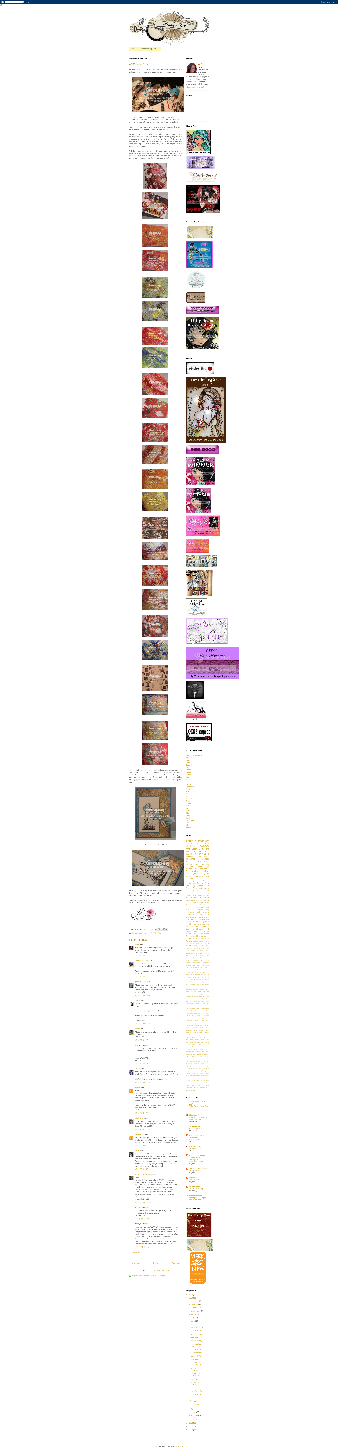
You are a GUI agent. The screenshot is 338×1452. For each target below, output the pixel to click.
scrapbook (204, 859)
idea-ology (196, 977)
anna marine (194, 1035)
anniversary (205, 936)
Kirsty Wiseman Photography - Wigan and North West (197, 1198)
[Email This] (156, 929)
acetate (195, 922)
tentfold (191, 1083)
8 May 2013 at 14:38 (142, 1082)
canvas (194, 938)
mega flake (197, 1061)
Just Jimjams (194, 1146)
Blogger (180, 1447)
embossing (205, 881)
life (208, 977)
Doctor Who (194, 950)
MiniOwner (139, 1118)
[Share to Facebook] (164, 929)
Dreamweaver (197, 1001)
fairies (197, 1051)
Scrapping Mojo (195, 1126)
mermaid (192, 943)
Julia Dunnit (140, 1134)
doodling (189, 924)
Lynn (188, 796)
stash (207, 914)
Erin (187, 777)
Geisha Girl (194, 1337)
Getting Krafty (195, 1356)
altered (192, 967)
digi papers (194, 1049)
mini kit (200, 982)
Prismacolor (203, 861)
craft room (189, 970)
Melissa (189, 804)
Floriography (190, 1003)
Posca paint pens (193, 1015)
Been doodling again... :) (195, 1345)
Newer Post (135, 1263)
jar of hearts (204, 1056)
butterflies (196, 883)
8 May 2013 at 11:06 (142, 995)
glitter (187, 974)
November (195, 1304)
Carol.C (189, 763)
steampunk (201, 895)
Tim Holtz (190, 871)
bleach (197, 1039)
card (202, 883)
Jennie (188, 784)
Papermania (205, 1013)
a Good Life (193, 1178)
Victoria (189, 828)
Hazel (188, 779)
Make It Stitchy (196, 1341)
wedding (193, 991)
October (194, 1308)
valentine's (190, 917)
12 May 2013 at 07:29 (143, 1247)
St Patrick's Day (196, 1025)
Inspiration (194, 1388)
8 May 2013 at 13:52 (142, 1064)
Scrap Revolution (196, 1187)
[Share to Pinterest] (166, 929)
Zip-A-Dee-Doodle (195, 1148)
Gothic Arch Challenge (198, 1169)
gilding (207, 1054)
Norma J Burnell (196, 1327)
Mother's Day (195, 919)
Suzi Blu (206, 1025)
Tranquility (194, 1401)
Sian (188, 816)
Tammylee (190, 820)
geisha (188, 1054)
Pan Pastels (198, 934)
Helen (137, 944)
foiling (203, 1051)
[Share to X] (161, 929)
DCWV (188, 950)
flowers (188, 972)
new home (202, 1066)
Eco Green (205, 1001)
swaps (193, 1080)
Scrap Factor (204, 1020)
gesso (202, 972)
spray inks (197, 1075)
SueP (188, 818)
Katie (188, 791)
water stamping (203, 1085)
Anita (188, 760)
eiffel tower (201, 1049)
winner (188, 1090)
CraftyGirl (189, 772)
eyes (193, 1051)
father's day (197, 970)
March (193, 1412)
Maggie (189, 799)
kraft (195, 924)
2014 (191, 1295)
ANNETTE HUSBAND (143, 1174)
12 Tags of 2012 (199, 946)
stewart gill (205, 1078)
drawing (206, 893)
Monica (138, 1029)
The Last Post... (194, 1180)
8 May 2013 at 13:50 (142, 1040)
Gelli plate (138, 933)
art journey (198, 910)
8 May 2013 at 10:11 (142, 956)
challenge (190, 846)
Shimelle (206, 960)
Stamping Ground (196, 1115)
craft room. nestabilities (198, 1047)
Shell (188, 813)
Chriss (188, 770)
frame (207, 1051)
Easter (201, 950)
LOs (200, 890)
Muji (192, 1010)
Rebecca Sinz (191, 1018)
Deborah (189, 775)
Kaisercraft (201, 955)
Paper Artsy (205, 1010)
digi (204, 874)
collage (193, 1044)
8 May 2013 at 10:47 (142, 977)
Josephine (190, 787)
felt (200, 1051)
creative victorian (202, 912)
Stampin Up (148, 933)
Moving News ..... (195, 1171)
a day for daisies (202, 888)
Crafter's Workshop (199, 998)
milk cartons (193, 982)
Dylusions (198, 874)
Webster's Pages (191, 1030)
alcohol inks (195, 936)
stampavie (196, 989)
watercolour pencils (192, 1087)
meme (204, 1061)
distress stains (197, 893)
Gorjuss (194, 1006)
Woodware (201, 1030)
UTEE (193, 965)
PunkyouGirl (205, 1015)
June (193, 1321)
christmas (190, 859)
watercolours (203, 1087)
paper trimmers (195, 1068)
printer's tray (195, 984)
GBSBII (202, 1003)
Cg (187, 767)
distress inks (192, 864)
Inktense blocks (201, 1008)
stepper (202, 989)
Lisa (187, 794)
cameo (206, 869)
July (193, 1318)
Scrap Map (194, 1405)
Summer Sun (195, 1379)
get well (206, 972)
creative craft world (197, 856)
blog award (205, 1039)
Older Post (175, 1263)
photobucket (197, 1071)
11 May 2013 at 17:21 (143, 1219)
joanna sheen (191, 1059)
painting (199, 907)
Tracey (188, 823)
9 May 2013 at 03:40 (142, 1202)
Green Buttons (200, 953)
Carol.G (189, 765)
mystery (188, 1066)
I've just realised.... (195, 1369)
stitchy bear (191, 851)
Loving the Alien (196, 1334)
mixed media (205, 1063)
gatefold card (195, 972)
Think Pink (194, 1360)
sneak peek (196, 1073)
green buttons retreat (198, 974)
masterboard (205, 979)
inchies (193, 1056)
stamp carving (205, 1075)
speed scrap (205, 1073)
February (194, 1415)
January (194, 1419)
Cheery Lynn (205, 948)
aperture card (203, 1035)
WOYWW (157, 933)
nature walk (194, 1066)
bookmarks (189, 1042)
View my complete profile (195, 87)
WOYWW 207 (195, 1349)
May (193, 1324)
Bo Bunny (193, 905)
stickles (189, 883)
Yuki (206, 1030)
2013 (191, 1298)
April (193, 1409)
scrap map (201, 902)
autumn (189, 938)
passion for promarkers (197, 854)
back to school (196, 1037)
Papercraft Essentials (193, 1013)
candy (203, 1042)
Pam (188, 811)
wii (208, 1087)
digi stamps (198, 886)
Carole (137, 1069)
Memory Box (191, 888)
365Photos (205, 926)
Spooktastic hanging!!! (197, 1162)
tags (196, 890)
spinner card (190, 1075)
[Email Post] (151, 929)
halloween (190, 914)
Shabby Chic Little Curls (195, 1375)
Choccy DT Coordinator (195, 755)
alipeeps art (204, 878)
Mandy (188, 801)
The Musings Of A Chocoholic (196, 1136)
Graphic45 (200, 1006)
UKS (207, 874)
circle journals (204, 922)
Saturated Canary (192, 1020)
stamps (199, 914)
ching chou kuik (200, 871)
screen (207, 984)
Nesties (197, 1010)
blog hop (206, 900)
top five (197, 1083)
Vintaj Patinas (204, 1027)
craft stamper (191, 902)
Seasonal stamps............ (197, 1139)
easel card (190, 890)
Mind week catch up (196, 1189)
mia (187, 982)
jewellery (203, 977)
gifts (203, 1054)
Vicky (188, 825)
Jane (188, 782)
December (195, 1301)
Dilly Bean (198, 869)
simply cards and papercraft (199, 986)
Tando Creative (191, 1027)
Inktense (202, 931)
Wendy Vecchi (200, 965)
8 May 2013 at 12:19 (142, 1024)
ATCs (188, 861)
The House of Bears (143, 961)
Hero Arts (193, 1008)
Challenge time (196, 1353)
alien (207, 1032)
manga (188, 979)
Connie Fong (200, 996)
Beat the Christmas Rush (197, 929)
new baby (201, 924)
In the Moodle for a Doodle (196, 1364)
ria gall (137, 1087)
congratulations (204, 967)
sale (207, 886)
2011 (191, 1426)
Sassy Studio (204, 1018)
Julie (188, 789)
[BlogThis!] (159, 929)
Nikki (188, 808)
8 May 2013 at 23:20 (142, 1169)
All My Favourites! (195, 1128)
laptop (201, 1059)
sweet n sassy (200, 1080)
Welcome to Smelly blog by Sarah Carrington (197, 1157)
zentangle (194, 1090)
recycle (188, 1073)
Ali (202, 64)
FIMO (199, 905)
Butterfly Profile (196, 1391)
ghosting (193, 1054)
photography (205, 1071)
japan (197, 1056)
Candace (138, 1000)
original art (200, 943)
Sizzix (188, 962)
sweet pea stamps (197, 844)
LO (197, 878)
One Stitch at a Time (197, 849)
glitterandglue (140, 982)
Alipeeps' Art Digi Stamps (149, 49)
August (194, 1314)
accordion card (201, 1032)
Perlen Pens (190, 907)
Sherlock (188, 1023)
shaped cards (191, 895)
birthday (189, 876)
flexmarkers (205, 970)
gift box (199, 1054)
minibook (196, 1063)
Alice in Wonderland (193, 948)
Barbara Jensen (191, 996)
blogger (197, 967)
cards (189, 840)
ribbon (202, 984)
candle (198, 1042)
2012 (207, 946)
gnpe (187, 1056)
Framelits (197, 1003)
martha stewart (196, 979)
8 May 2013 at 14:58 (142, 1113)
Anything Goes (196, 1398)
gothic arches (198, 941)
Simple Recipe (198, 1023)
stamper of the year (193, 1078)
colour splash (200, 1044)
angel (188, 1035)
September (195, 1311)
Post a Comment (138, 1252)
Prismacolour (198, 960)
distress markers (203, 938)
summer (188, 1080)
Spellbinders (196, 962)
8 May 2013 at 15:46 (142, 1129)
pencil (202, 1068)
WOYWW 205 (195, 1395)
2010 (191, 1430)
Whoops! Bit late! (195, 1383)
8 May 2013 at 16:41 (142, 1146)
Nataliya (189, 806)
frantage (189, 941)
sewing (188, 986)
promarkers (202, 840)
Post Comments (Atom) (160, 1271)
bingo (203, 1037)
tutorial (202, 1083)
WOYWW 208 (195, 1331)
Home (133, 49)
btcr (194, 1042)
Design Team (191, 931)
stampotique (191, 881)
